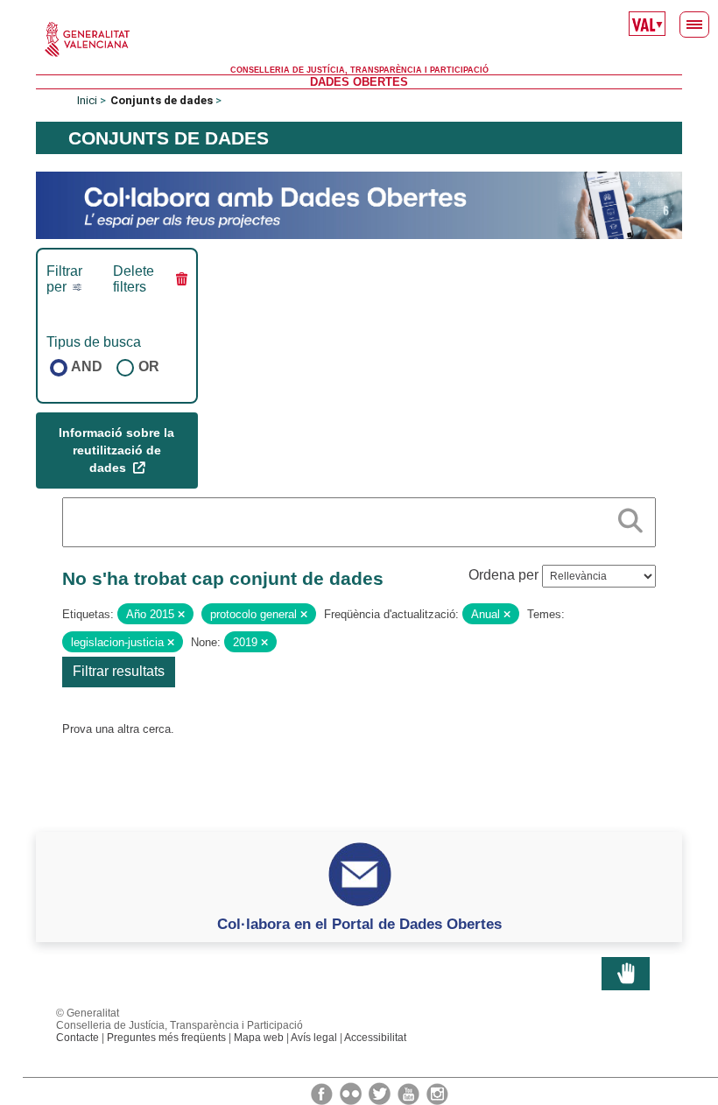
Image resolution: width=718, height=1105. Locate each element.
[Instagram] (437, 1093)
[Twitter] (381, 1093)
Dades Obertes (359, 81)
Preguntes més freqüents (166, 1037)
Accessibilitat (375, 1037)
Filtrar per (64, 279)
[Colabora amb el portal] (359, 204)
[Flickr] (352, 1093)
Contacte (77, 1037)
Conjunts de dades (161, 100)
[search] (630, 517)
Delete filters (133, 279)
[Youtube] (410, 1093)
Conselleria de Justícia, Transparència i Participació (359, 70)
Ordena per (503, 574)
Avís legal (314, 1037)
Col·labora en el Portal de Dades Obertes (359, 924)
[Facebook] (323, 1093)
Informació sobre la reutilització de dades (116, 450)
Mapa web (259, 1037)
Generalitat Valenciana (359, 39)
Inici (87, 100)
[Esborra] (181, 614)
